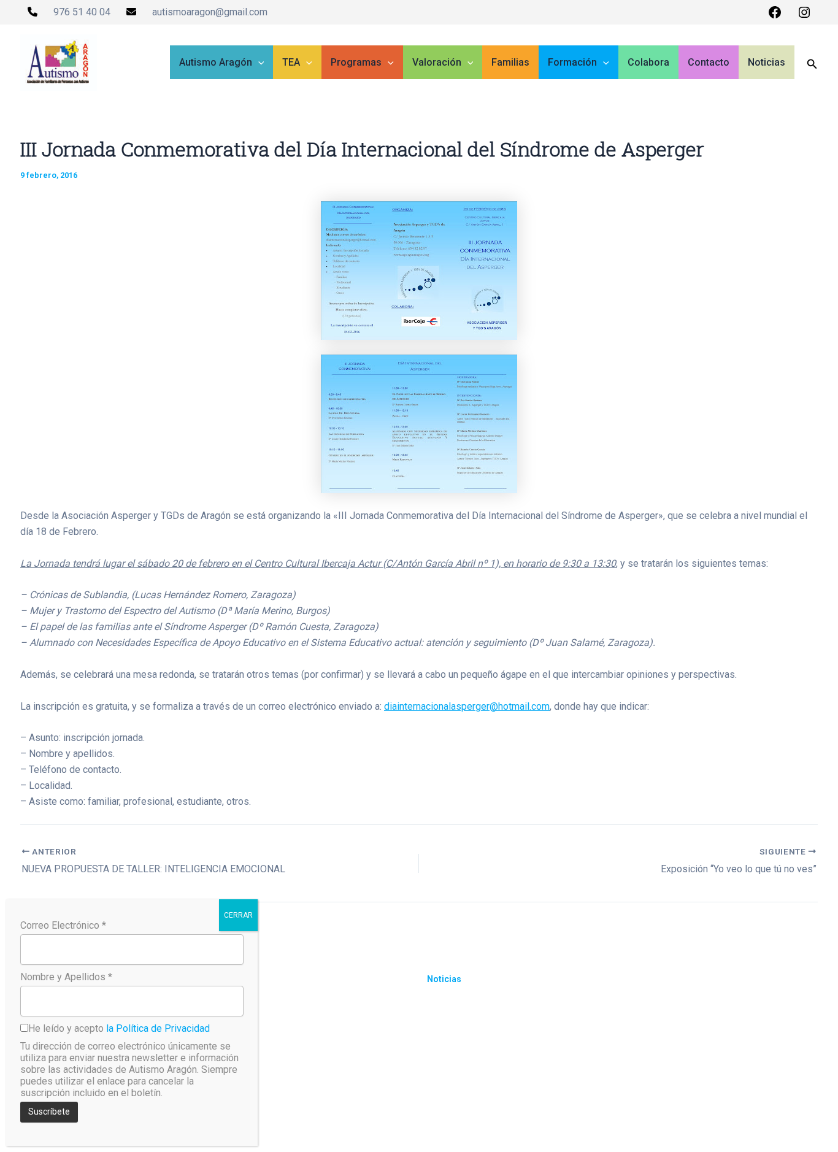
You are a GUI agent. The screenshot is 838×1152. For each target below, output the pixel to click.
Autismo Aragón (215, 62)
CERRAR (238, 915)
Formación (572, 62)
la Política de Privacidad (158, 1028)
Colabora (648, 62)
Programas (356, 62)
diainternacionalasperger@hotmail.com (467, 706)
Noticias (766, 62)
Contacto (708, 62)
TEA (291, 62)
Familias (510, 62)
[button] (258, 63)
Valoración (436, 62)
